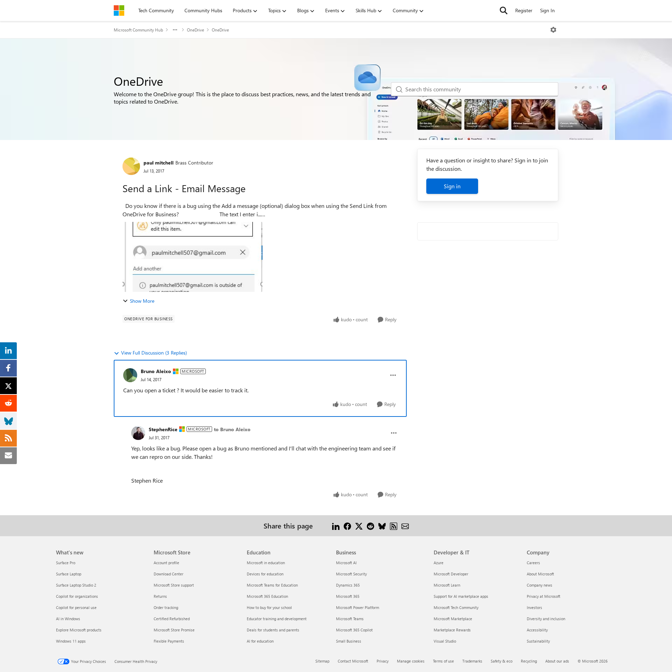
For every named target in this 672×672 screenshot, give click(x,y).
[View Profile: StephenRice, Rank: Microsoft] (138, 433)
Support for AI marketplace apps (461, 596)
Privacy (382, 661)
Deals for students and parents (273, 629)
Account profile (166, 562)
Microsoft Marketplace (453, 618)
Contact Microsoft (353, 661)
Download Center (168, 573)
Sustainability (538, 641)
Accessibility (537, 629)
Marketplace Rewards (452, 629)
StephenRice (163, 429)
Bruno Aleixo (156, 371)
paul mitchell (159, 162)
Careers (533, 562)
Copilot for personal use (76, 607)
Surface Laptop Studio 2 (76, 585)
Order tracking (166, 607)
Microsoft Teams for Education (272, 585)
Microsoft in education (266, 562)
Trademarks (472, 661)
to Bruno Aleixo (232, 429)
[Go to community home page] (119, 10)
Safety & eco (501, 661)
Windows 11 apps (71, 641)
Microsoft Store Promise (174, 629)
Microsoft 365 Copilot (354, 629)
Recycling (529, 661)
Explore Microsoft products (79, 629)
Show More (142, 301)
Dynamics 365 (348, 585)
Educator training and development (277, 618)
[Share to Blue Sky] (382, 525)
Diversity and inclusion (546, 618)
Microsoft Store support (174, 585)
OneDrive (195, 30)
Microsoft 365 (347, 596)
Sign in (452, 186)
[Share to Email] (405, 525)
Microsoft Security (351, 573)
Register (523, 10)
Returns (160, 596)
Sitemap (322, 661)
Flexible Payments (169, 641)
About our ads (557, 661)
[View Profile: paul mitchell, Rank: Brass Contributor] (131, 166)
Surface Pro (65, 562)
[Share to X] (359, 525)
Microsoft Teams (350, 618)
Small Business (348, 641)
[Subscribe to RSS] (393, 525)
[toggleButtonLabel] (553, 30)
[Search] (503, 10)
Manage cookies (411, 661)
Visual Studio (445, 641)
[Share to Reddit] (370, 525)
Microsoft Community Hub (138, 30)
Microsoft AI (346, 562)
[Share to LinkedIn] (336, 525)
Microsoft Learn (447, 585)
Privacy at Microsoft (543, 596)
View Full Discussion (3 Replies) (154, 352)
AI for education (260, 641)
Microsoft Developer (451, 573)
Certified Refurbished (172, 618)
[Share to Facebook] (347, 525)
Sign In (547, 10)
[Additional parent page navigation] (175, 30)
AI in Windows (68, 618)
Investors (534, 607)
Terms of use (443, 661)
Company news (539, 585)
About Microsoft (540, 573)
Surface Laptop (68, 573)
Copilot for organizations (77, 596)
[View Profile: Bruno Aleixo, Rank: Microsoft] (130, 375)
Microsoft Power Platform (357, 607)
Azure (438, 562)
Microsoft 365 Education (267, 596)
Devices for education (265, 573)
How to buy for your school (269, 607)
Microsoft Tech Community (456, 607)
